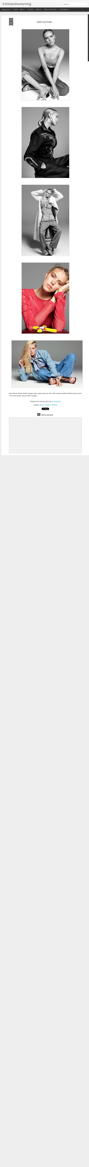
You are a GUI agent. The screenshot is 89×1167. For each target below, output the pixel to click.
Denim (41, 405)
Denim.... (39, 9)
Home (16, 9)
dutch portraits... (45, 21)
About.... (23, 9)
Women (54, 405)
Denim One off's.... (51, 9)
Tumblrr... (31, 9)
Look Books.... (65, 9)
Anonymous (56, 401)
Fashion (48, 405)
